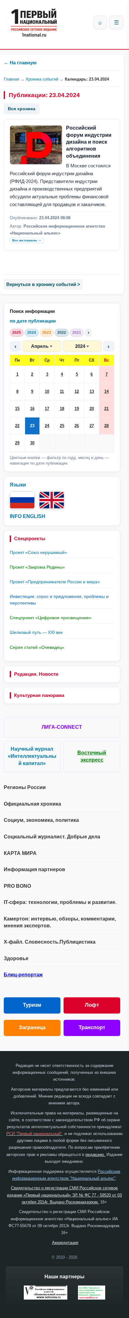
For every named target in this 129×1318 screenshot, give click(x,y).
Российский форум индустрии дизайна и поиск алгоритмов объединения (88, 142)
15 (17, 408)
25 (62, 425)
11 (62, 391)
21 (106, 408)
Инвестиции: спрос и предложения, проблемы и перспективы (59, 599)
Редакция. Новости (36, 674)
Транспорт (92, 1027)
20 (92, 408)
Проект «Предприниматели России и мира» (55, 581)
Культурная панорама (39, 695)
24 (47, 425)
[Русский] (22, 500)
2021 (76, 332)
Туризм (32, 1005)
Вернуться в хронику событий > (43, 284)
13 (92, 391)
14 (106, 391)
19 (77, 408)
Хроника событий (42, 79)
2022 (61, 332)
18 (62, 408)
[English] (51, 500)
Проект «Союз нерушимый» (38, 552)
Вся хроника (21, 108)
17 (47, 408)
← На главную (20, 62)
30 (32, 443)
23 (32, 425)
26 (77, 425)
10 (47, 391)
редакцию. (95, 1154)
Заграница (32, 1027)
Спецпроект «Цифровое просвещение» (50, 617)
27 (92, 425)
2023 (46, 332)
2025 (16, 332)
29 (17, 443)
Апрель (40, 346)
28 (106, 425)
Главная (11, 79)
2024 (31, 332)
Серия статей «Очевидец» (37, 647)
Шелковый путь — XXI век (36, 632)
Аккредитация (65, 1242)
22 (17, 425)
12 (77, 391)
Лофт (92, 1005)
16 (32, 408)
